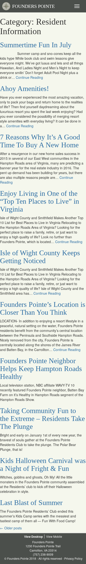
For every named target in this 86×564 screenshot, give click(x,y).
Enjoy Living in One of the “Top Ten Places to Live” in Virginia (39, 201)
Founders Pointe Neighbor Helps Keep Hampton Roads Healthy (41, 368)
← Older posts (11, 528)
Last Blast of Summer (31, 502)
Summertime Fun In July (35, 45)
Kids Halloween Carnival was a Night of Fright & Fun (43, 464)
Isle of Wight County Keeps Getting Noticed (40, 257)
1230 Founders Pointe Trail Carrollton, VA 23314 (43, 548)
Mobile (57, 536)
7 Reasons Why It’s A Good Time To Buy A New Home (40, 141)
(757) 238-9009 (43, 554)
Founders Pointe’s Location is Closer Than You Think (42, 308)
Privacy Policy (73, 558)
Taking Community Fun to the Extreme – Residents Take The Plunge (42, 418)
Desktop (37, 536)
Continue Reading (29, 77)
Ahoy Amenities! (24, 88)
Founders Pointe (43, 542)
